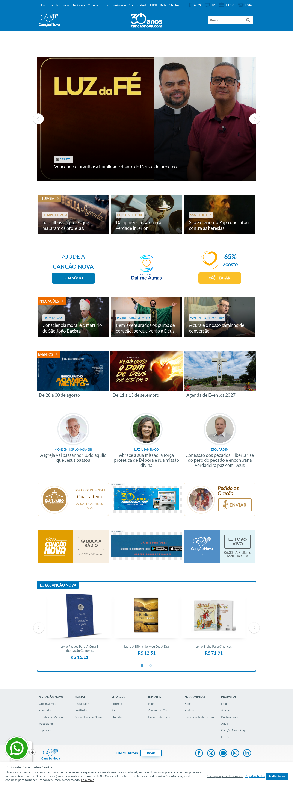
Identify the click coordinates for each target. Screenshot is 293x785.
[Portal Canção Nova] (49, 20)
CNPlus (226, 737)
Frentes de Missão (51, 717)
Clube (105, 5)
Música (93, 5)
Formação (63, 5)
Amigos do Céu (158, 710)
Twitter (211, 753)
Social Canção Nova (88, 717)
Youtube (223, 753)
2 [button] (151, 665)
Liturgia (46, 198)
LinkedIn (247, 753)
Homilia (117, 717)
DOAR (224, 278)
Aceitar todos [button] (277, 776)
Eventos (45, 354)
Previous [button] (38, 118)
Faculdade (82, 703)
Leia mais (87, 780)
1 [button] (142, 665)
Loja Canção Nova (58, 585)
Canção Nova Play (233, 730)
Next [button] (254, 118)
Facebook (199, 753)
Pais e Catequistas (160, 717)
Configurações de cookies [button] (225, 776)
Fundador (45, 710)
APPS (197, 5)
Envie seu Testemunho (199, 717)
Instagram (235, 753)
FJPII (153, 5)
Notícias (79, 5)
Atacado (226, 710)
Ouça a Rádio (93, 543)
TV (213, 5)
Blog (188, 703)
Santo (115, 710)
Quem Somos (47, 703)
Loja (224, 703)
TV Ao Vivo (240, 541)
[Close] (32, 752)
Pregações (49, 301)
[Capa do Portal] (146, 19)
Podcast (190, 710)
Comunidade (138, 5)
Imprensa (45, 730)
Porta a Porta (230, 717)
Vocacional (46, 723)
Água (224, 723)
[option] (147, 119)
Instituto (81, 710)
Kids (151, 703)
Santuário (119, 5)
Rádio (230, 5)
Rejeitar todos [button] (255, 776)
